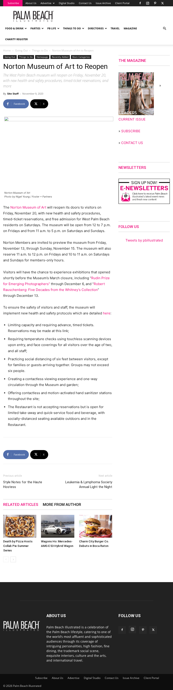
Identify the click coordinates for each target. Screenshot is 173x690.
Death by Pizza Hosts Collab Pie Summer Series (17, 546)
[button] (164, 28)
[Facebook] (140, 3)
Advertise (46, 3)
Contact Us (85, 3)
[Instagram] (147, 3)
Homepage (42, 56)
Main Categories (81, 56)
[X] (162, 3)
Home (7, 50)
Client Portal (122, 3)
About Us (30, 3)
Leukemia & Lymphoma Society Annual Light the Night (88, 484)
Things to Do (72, 28)
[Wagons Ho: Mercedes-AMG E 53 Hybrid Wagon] (57, 526)
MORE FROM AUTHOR (62, 504)
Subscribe (13, 3)
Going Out (21, 50)
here (106, 313)
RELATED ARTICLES (20, 504)
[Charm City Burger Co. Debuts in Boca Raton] (95, 526)
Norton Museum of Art (28, 207)
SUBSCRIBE (130, 131)
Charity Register (16, 39)
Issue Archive (103, 3)
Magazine (130, 28)
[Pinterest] (155, 3)
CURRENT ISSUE (132, 119)
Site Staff (13, 93)
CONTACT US (132, 143)
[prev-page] (6, 559)
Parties (35, 28)
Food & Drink (14, 28)
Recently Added (60, 56)
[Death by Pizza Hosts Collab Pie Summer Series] (19, 526)
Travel (115, 28)
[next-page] (13, 559)
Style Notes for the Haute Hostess (22, 484)
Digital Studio (67, 3)
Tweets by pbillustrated (144, 240)
